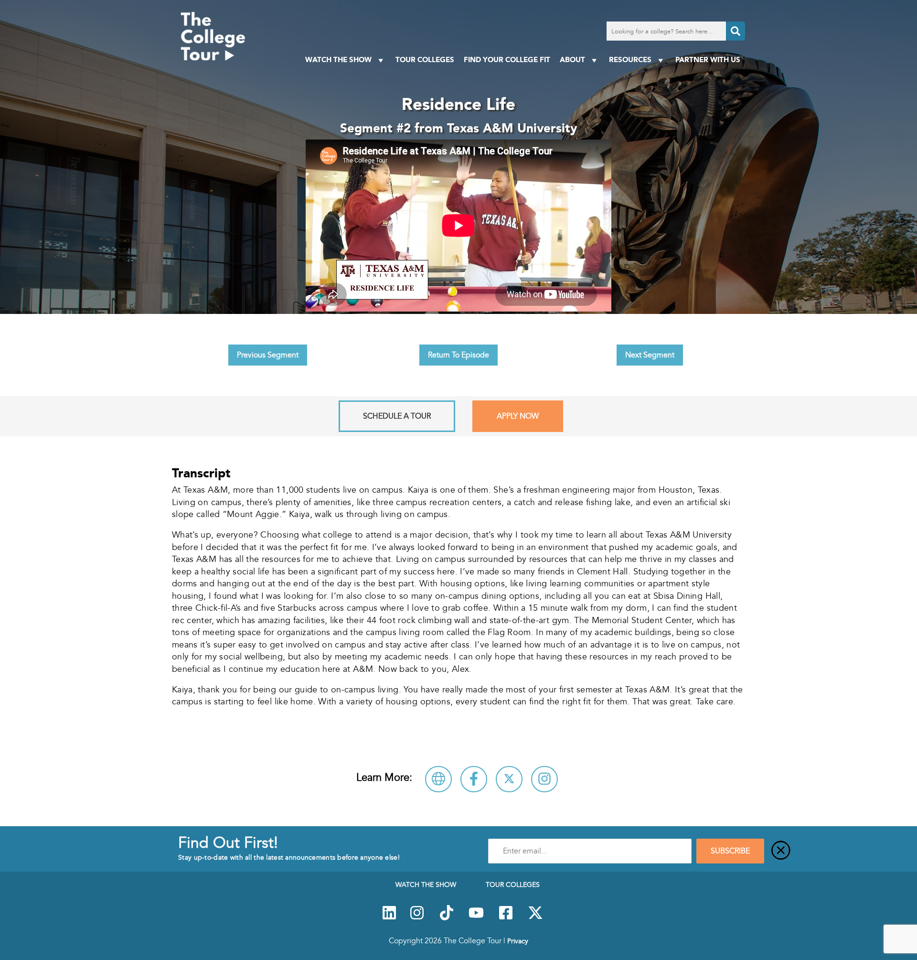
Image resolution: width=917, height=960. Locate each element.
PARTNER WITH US (707, 59)
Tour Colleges (424, 59)
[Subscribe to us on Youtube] (476, 918)
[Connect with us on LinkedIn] (389, 918)
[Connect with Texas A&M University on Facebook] (473, 779)
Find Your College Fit (507, 59)
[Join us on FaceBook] (506, 918)
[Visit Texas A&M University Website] (438, 779)
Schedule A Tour (397, 416)
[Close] (781, 851)
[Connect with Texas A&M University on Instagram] (544, 779)
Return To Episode (458, 355)
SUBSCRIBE (730, 851)
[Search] (735, 31)
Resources (630, 59)
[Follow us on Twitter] (535, 918)
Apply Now (518, 416)
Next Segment (649, 355)
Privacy (517, 941)
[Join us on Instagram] (417, 918)
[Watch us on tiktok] (447, 918)
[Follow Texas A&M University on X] (509, 779)
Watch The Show (338, 59)
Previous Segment (268, 355)
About (572, 59)
